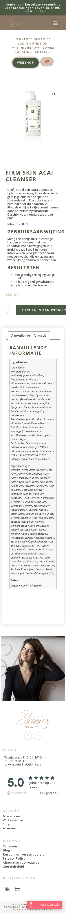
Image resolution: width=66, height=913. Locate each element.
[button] (55, 23)
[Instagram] (38, 736)
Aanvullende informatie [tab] (28, 335)
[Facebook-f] (28, 736)
